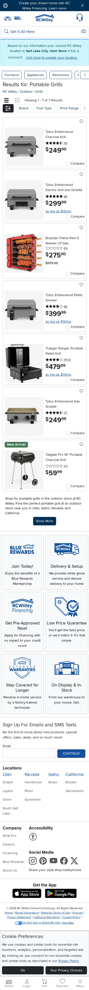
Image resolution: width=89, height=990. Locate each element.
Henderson (33, 782)
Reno (29, 791)
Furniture (12, 75)
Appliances (35, 75)
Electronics (60, 75)
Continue (71, 753)
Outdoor (27, 91)
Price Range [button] (69, 108)
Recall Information (27, 913)
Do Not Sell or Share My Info (41, 923)
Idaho (53, 774)
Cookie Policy (71, 917)
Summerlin (33, 799)
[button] (19, 5)
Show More (46, 521)
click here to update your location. (52, 58)
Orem (7, 799)
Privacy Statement (19, 917)
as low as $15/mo (58, 211)
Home (9, 913)
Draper (8, 782)
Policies (77, 913)
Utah (7, 774)
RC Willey (10, 91)
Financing (10, 853)
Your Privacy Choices (66, 970)
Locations (12, 768)
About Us (10, 870)
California (75, 774)
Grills (39, 91)
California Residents (47, 917)
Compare (78, 163)
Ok (23, 970)
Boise (52, 782)
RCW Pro (9, 836)
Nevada (32, 774)
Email (7, 746)
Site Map (68, 923)
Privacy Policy (68, 961)
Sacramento (75, 791)
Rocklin (71, 782)
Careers (9, 844)
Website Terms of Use (55, 913)
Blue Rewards (13, 862)
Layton (8, 791)
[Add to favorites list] (81, 121)
